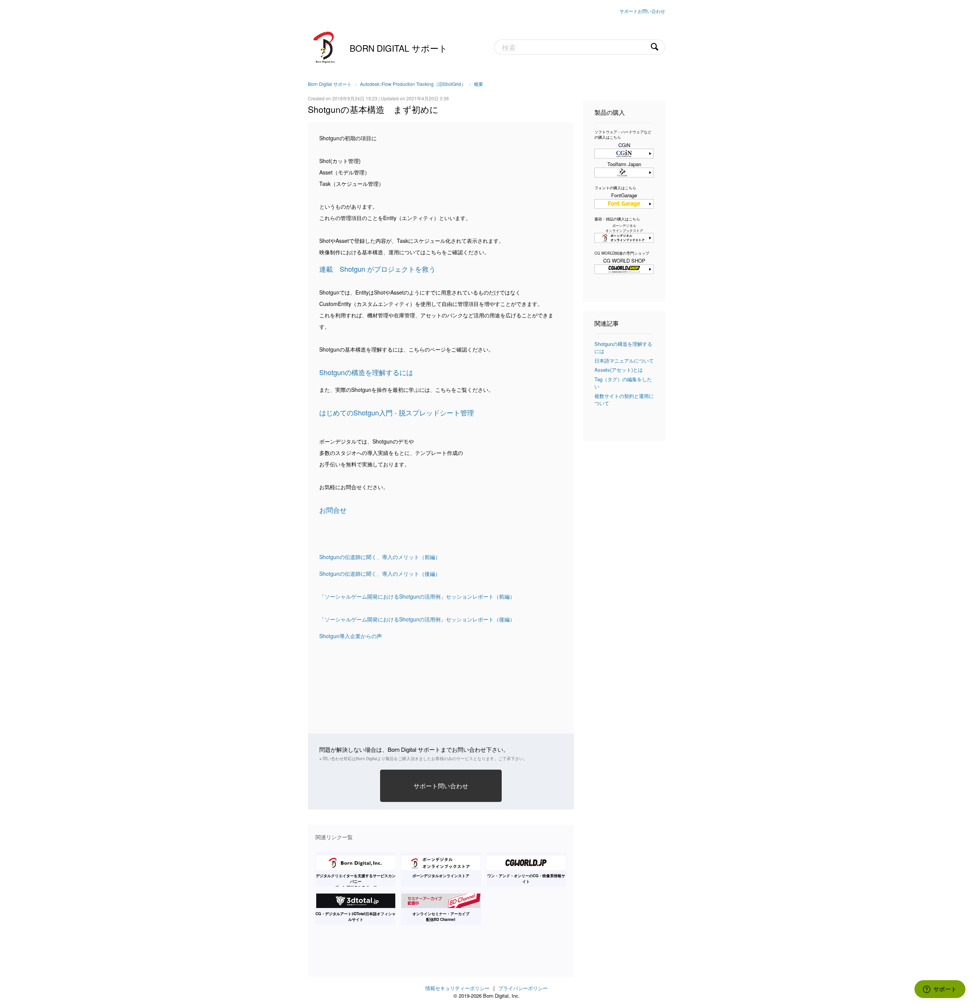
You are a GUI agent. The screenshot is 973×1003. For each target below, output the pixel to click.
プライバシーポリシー (523, 988)
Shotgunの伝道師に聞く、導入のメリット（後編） (380, 573)
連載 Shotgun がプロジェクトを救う (377, 269)
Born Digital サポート (399, 48)
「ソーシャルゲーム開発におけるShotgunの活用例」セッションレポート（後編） (417, 619)
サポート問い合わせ (441, 785)
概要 (478, 84)
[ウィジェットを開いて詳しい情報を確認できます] (939, 989)
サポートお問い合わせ (642, 11)
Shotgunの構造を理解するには (366, 372)
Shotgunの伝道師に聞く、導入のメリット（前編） (380, 557)
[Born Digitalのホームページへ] (325, 46)
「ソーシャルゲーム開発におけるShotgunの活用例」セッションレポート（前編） (417, 596)
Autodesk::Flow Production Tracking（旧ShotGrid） (413, 84)
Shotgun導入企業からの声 (350, 636)
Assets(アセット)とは (618, 369)
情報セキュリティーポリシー (457, 988)
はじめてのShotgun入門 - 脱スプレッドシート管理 (396, 412)
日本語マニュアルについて (624, 360)
